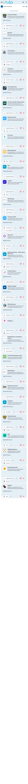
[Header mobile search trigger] (26, 2)
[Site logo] (8, 2)
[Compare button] (24, 25)
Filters (23, 6)
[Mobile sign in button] (23, 2)
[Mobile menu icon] (2, 2)
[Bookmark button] (21, 25)
